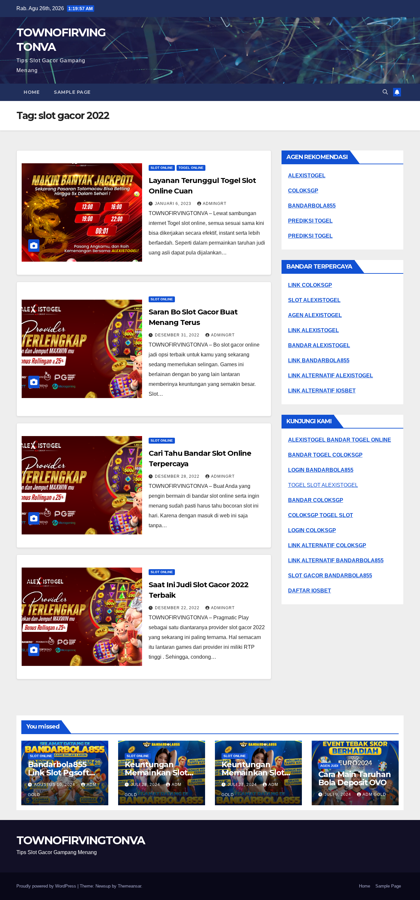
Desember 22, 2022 (178, 608)
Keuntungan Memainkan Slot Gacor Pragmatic (157, 773)
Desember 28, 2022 (178, 476)
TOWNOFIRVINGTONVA (80, 840)
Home (31, 92)
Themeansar (129, 886)
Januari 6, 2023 (174, 203)
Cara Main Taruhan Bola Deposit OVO (354, 778)
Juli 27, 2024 (243, 784)
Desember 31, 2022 (178, 335)
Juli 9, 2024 (338, 794)
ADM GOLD (374, 794)
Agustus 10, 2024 (55, 784)
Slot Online (162, 168)
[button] (385, 92)
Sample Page (72, 92)
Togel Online (190, 168)
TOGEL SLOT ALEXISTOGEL (323, 485)
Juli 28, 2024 (146, 784)
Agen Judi (329, 766)
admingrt (214, 203)
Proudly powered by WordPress (46, 886)
